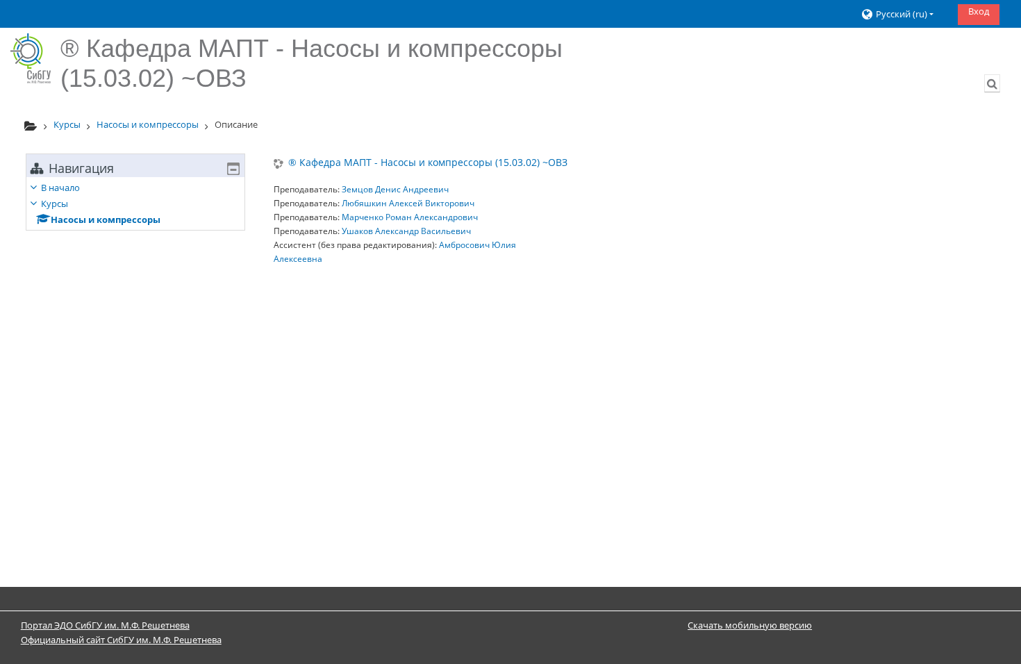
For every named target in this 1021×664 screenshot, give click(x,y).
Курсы (54, 203)
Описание (236, 124)
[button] (904, 14)
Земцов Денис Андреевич (395, 189)
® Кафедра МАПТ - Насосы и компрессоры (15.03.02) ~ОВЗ (427, 163)
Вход (978, 11)
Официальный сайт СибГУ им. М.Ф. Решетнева (121, 639)
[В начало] (30, 58)
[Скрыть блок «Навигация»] (233, 169)
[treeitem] (135, 203)
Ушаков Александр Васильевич (406, 231)
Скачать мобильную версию (750, 625)
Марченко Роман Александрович (410, 217)
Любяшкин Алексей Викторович (408, 203)
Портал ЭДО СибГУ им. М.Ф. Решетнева (105, 625)
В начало (60, 187)
